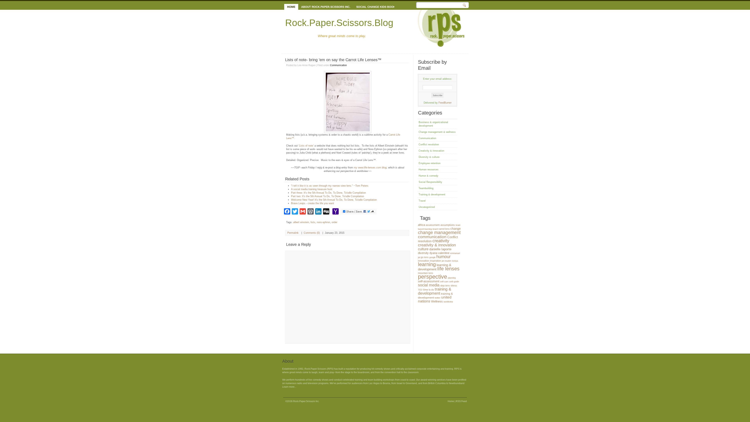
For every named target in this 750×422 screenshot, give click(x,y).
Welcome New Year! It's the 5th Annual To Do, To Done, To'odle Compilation (334, 199)
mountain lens (425, 273)
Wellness (437, 301)
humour (443, 256)
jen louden (446, 261)
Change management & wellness (437, 132)
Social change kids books (376, 6)
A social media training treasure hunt (311, 189)
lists (313, 222)
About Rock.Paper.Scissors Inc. (325, 6)
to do (431, 289)
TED (420, 290)
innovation (423, 260)
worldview (448, 301)
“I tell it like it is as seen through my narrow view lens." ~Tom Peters (329, 185)
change (455, 228)
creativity (440, 240)
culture (423, 249)
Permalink (293, 232)
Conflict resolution (429, 144)
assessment (433, 225)
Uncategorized (427, 207)
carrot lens (444, 229)
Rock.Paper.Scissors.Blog (339, 23)
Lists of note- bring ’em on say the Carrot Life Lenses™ (333, 60)
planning (452, 278)
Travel (422, 200)
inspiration (435, 260)
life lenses (448, 268)
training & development (434, 291)
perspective (432, 276)
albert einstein (301, 222)
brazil (435, 229)
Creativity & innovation (431, 150)
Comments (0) (312, 232)
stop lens (445, 285)
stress (454, 285)
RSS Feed (461, 401)
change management (439, 232)
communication (432, 236)
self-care (444, 281)
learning (427, 264)
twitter (437, 298)
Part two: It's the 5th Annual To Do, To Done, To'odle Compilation (327, 196)
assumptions (447, 225)
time (425, 289)
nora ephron (323, 222)
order (334, 222)
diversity (423, 253)
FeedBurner (445, 102)
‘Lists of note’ (306, 145)
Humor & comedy (428, 175)
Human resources (428, 169)
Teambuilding (426, 188)
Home (291, 6)
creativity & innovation (437, 245)
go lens (425, 257)
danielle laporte (440, 249)
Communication (338, 65)
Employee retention (429, 163)
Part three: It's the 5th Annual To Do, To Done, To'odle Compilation (328, 192)
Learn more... (289, 386)
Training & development (432, 194)
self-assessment (428, 281)
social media (428, 285)
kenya (455, 261)
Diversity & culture (429, 157)
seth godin (454, 281)
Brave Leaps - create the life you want (312, 203)
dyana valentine (439, 253)
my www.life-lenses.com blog (370, 167)
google (432, 257)
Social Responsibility (430, 182)
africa (421, 224)
